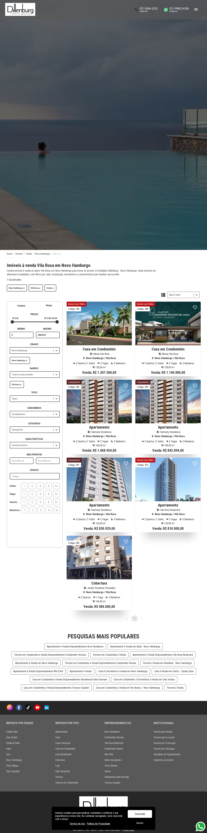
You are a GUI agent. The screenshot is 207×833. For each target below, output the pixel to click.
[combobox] (169, 294)
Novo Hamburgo (15, 288)
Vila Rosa (34, 288)
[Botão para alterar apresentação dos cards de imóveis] (163, 295)
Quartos (13, 502)
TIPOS (34, 392)
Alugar (49, 305)
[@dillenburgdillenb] (28, 707)
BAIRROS (34, 368)
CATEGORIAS (34, 423)
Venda (49, 288)
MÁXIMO (47, 329)
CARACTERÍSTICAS (34, 439)
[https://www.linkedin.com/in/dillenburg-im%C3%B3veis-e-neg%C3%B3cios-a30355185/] (47, 707)
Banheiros (15, 510)
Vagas (13, 494)
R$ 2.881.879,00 (50, 318)
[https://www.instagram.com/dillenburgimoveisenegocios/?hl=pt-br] (10, 707)
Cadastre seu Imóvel (163, 760)
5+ (56, 486)
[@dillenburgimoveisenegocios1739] (37, 707)
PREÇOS (34, 314)
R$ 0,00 (15, 318)
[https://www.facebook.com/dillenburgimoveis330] (19, 707)
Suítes (13, 486)
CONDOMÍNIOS (34, 408)
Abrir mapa (129, 830)
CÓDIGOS (34, 470)
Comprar (21, 305)
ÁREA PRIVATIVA (34, 454)
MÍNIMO (21, 329)
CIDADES (34, 344)
